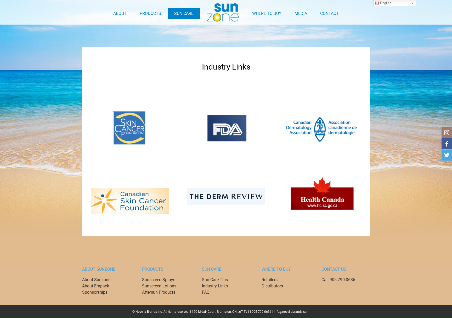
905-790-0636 (262, 312)
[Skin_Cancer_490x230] (130, 112)
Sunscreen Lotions (159, 285)
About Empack (95, 285)
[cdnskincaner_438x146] (130, 190)
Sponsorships (95, 292)
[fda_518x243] (226, 112)
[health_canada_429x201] (322, 174)
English (385, 3)
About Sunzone (96, 279)
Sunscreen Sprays (158, 279)
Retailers (270, 279)
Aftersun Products (158, 292)
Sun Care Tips (215, 279)
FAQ (206, 292)
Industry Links (215, 285)
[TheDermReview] (226, 190)
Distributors (272, 285)
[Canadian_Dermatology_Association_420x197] (322, 112)
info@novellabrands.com (291, 312)
